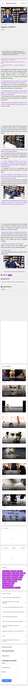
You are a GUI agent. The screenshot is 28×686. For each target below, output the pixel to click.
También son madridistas (7, 585)
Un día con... (17, 587)
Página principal (5, 655)
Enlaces (4, 573)
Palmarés (9, 577)
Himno (13, 573)
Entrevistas (9, 573)
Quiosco (20, 577)
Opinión (4, 577)
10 (4, 515)
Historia (17, 573)
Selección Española (6, 583)
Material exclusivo (15, 575)
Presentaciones (15, 577)
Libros (21, 573)
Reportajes (4, 581)
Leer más (4, 382)
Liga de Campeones (6, 575)
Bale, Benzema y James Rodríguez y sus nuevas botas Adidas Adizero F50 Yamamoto (14, 59)
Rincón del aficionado (12, 581)
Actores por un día (6, 571)
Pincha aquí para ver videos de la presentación (14, 271)
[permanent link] (3, 29)
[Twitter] (23, 3)
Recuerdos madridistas (16, 579)
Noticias (5, 24)
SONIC (12, 583)
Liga (24, 573)
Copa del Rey (13, 571)
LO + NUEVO (5, 528)
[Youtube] (21, 3)
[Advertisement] (10, 40)
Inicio (1, 24)
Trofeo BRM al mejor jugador (8, 587)
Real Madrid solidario (6, 579)
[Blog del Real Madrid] (11, 4)
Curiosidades (20, 571)
